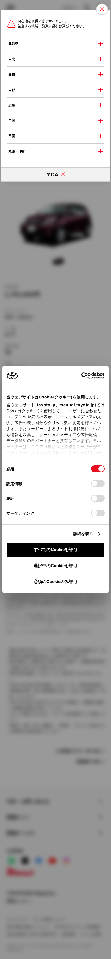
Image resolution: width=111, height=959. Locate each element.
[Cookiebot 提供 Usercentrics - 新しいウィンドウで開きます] (79, 375)
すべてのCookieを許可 (55, 549)
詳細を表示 (83, 533)
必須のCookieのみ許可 (55, 581)
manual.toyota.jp (77, 404)
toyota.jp (46, 404)
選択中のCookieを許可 (55, 565)
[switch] (98, 483)
